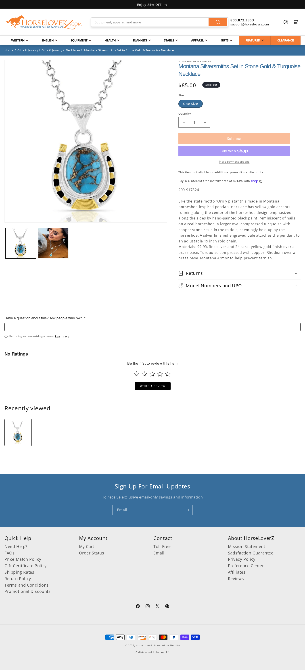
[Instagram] (147, 606)
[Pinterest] (167, 606)
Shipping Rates (19, 572)
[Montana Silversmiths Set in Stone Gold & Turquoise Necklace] (18, 432)
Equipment (79, 40)
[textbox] (152, 327)
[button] (239, 273)
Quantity (184, 114)
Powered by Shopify (166, 645)
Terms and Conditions (26, 585)
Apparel (197, 40)
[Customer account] (286, 22)
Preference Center (246, 565)
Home (8, 50)
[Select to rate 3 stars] (152, 373)
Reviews (236, 578)
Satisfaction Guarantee (251, 553)
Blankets (140, 40)
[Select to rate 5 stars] (167, 373)
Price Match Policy (22, 559)
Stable (169, 40)
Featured (253, 40)
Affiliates (237, 572)
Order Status (91, 553)
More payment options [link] (234, 161)
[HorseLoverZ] (43, 22)
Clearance (285, 40)
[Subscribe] (187, 510)
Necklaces (73, 50)
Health (110, 40)
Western (17, 40)
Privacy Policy (241, 559)
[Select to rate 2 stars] (144, 373)
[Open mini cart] (296, 22)
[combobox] (159, 22)
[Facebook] (138, 606)
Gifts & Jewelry (27, 50)
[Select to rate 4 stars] (160, 373)
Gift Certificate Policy (25, 565)
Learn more (62, 336)
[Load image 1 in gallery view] (21, 243)
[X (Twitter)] (157, 606)
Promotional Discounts (27, 591)
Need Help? (15, 546)
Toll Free (162, 546)
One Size (190, 103)
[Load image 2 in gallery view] (53, 243)
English (48, 40)
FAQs (9, 553)
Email (159, 553)
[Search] (218, 22)
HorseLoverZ (144, 645)
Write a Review (152, 386)
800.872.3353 (242, 20)
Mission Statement (246, 546)
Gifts (224, 40)
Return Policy (17, 578)
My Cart (86, 546)
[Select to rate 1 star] (136, 373)
